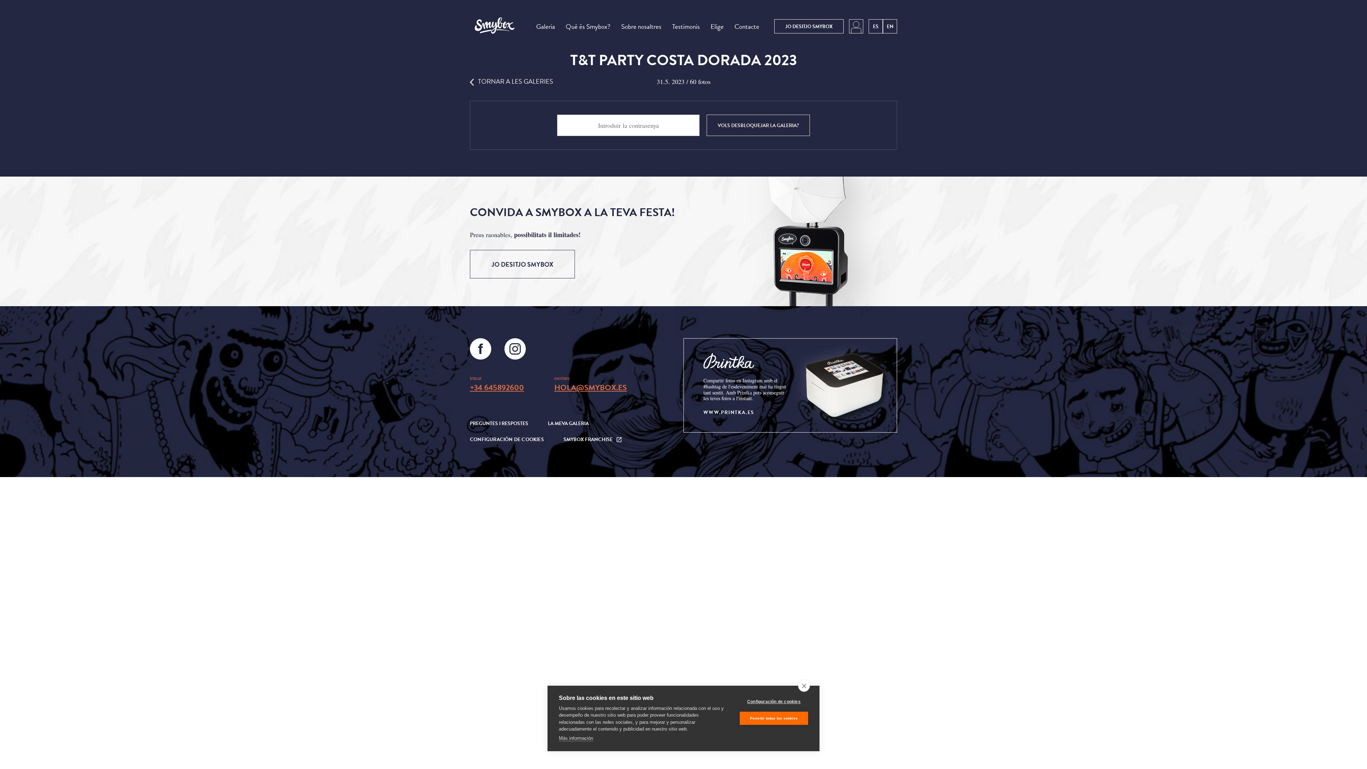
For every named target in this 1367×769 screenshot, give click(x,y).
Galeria (545, 26)
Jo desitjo (809, 26)
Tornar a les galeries (515, 81)
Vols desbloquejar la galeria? (758, 125)
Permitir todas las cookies (774, 718)
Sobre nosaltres (641, 26)
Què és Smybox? (588, 26)
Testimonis (686, 26)
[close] (804, 686)
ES (876, 26)
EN (890, 26)
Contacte (746, 26)
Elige (717, 26)
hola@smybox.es (590, 387)
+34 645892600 (497, 387)
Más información (576, 738)
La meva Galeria (568, 423)
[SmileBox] (494, 26)
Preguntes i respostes (499, 423)
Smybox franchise (588, 439)
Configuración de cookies (774, 701)
